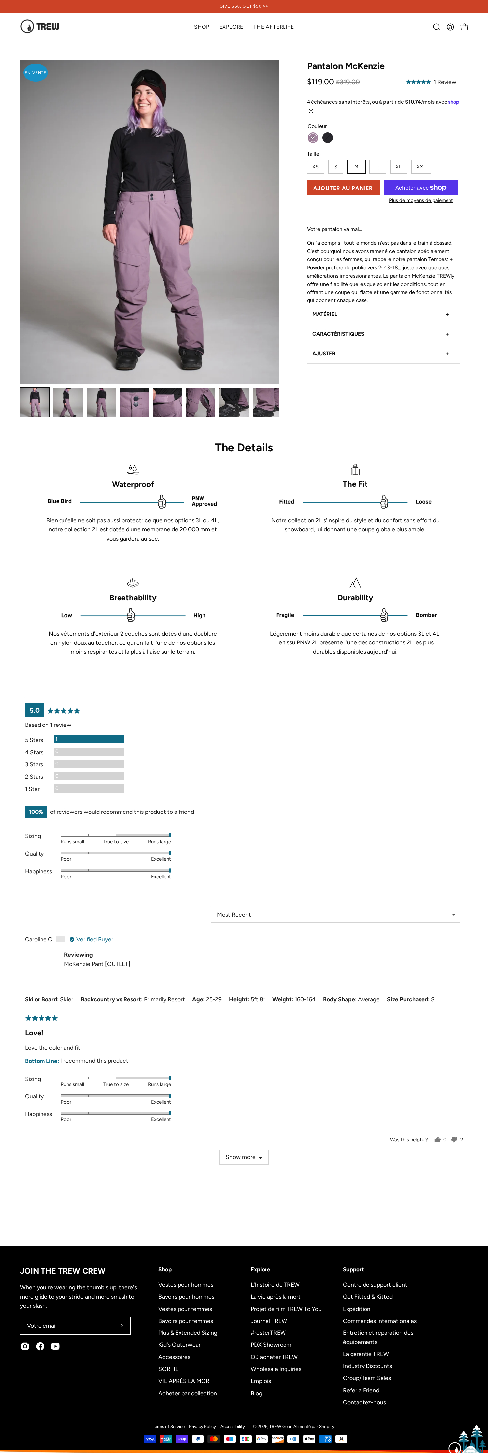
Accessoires (174, 1356)
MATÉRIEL (380, 314)
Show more (241, 1157)
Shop (165, 1269)
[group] (244, 6)
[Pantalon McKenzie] (35, 402)
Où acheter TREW (274, 1356)
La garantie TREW (366, 1353)
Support (353, 1269)
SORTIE (168, 1368)
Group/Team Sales (367, 1377)
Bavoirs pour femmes (185, 1320)
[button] (231, 27)
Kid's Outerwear (179, 1344)
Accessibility (232, 1426)
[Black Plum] (313, 137)
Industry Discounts (367, 1365)
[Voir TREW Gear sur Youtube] (55, 1346)
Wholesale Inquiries (276, 1368)
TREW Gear (280, 1426)
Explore (260, 1269)
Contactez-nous (364, 1402)
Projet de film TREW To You (286, 1308)
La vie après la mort (276, 1296)
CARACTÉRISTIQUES (380, 334)
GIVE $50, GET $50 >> (244, 6)
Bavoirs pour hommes (186, 1296)
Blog (256, 1392)
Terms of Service (169, 1426)
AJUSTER (380, 353)
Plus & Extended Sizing (187, 1332)
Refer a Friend (361, 1389)
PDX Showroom (271, 1344)
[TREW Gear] (40, 27)
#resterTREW (268, 1332)
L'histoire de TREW (275, 1284)
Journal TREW (269, 1320)
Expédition (356, 1308)
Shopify (326, 1426)
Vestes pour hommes (185, 1284)
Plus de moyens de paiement (421, 200)
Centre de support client (375, 1284)
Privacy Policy (202, 1426)
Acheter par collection (187, 1392)
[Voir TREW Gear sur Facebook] (40, 1346)
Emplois (261, 1380)
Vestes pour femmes (185, 1308)
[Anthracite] (327, 137)
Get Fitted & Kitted (368, 1296)
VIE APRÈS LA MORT (185, 1380)
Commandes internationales (380, 1320)
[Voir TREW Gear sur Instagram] (25, 1346)
